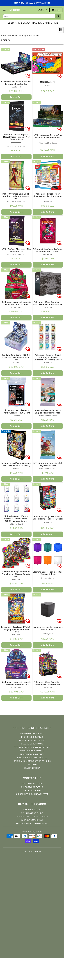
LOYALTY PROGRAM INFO (32, 750)
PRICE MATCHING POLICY (32, 754)
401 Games (36, 851)
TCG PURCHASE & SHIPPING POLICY (32, 747)
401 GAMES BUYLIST (32, 809)
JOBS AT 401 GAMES (32, 790)
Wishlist (42, 10)
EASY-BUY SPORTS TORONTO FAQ (32, 823)
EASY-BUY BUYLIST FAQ (32, 820)
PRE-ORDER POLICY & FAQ (32, 740)
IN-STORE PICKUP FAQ (32, 737)
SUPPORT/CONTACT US (32, 787)
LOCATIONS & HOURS (32, 783)
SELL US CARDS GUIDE (32, 813)
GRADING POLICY (32, 768)
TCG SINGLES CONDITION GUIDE (32, 816)
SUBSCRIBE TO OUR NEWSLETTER (32, 794)
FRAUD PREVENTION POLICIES (32, 757)
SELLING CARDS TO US (32, 743)
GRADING (32, 764)
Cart (57, 10)
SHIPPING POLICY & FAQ (32, 733)
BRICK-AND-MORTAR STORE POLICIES (32, 761)
